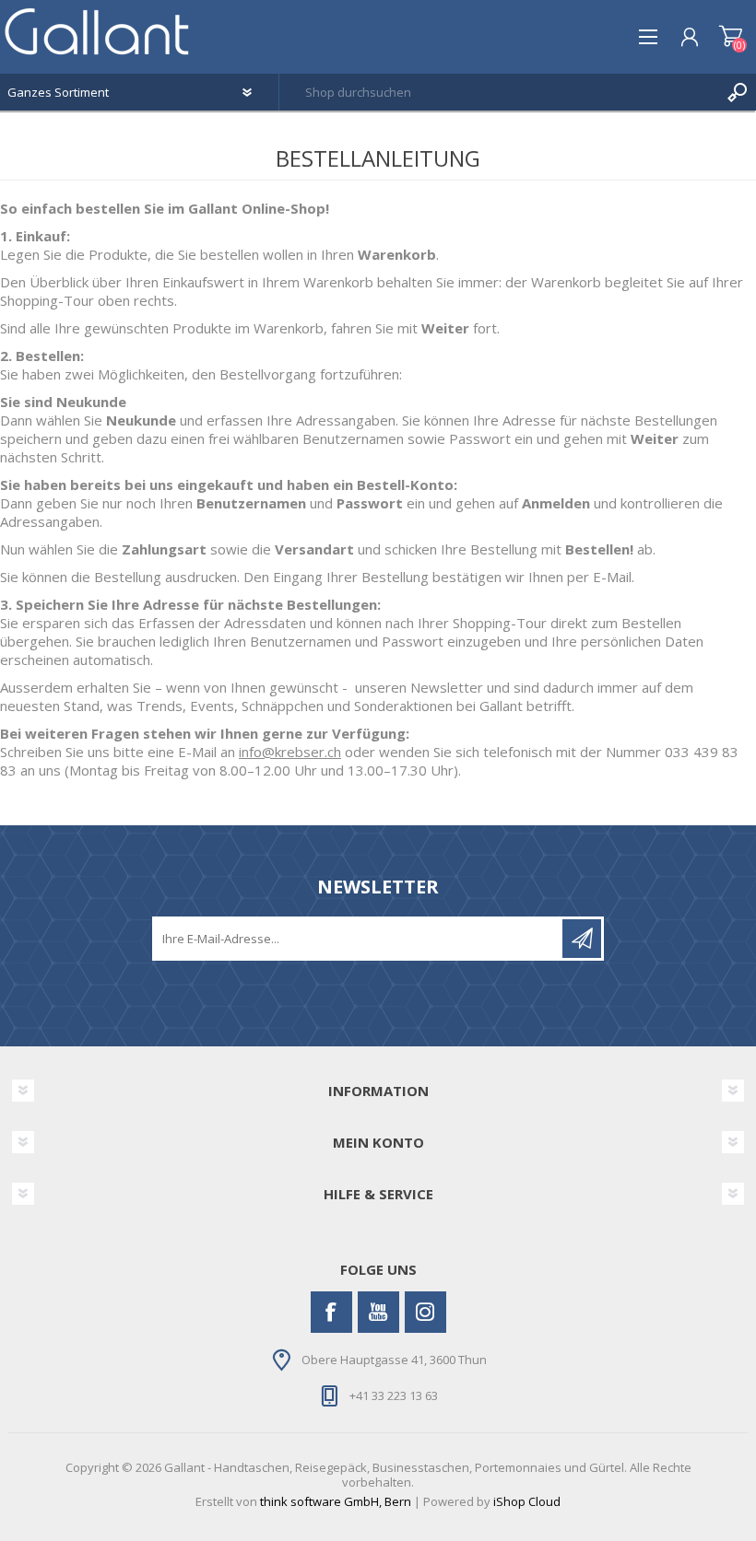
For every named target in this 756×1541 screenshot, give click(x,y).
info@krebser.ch (290, 751)
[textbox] (499, 92)
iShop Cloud (527, 1501)
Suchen (737, 92)
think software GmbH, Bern (335, 1501)
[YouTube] (378, 1312)
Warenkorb (730, 37)
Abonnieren (581, 938)
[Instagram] (425, 1312)
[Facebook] (331, 1312)
